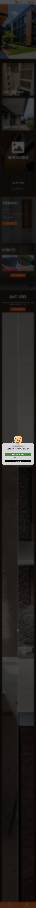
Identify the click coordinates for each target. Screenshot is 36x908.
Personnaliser (18, 461)
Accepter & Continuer (18, 454)
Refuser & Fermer (18, 457)
